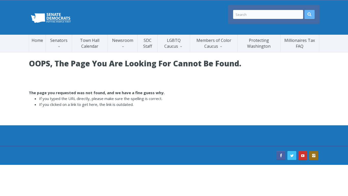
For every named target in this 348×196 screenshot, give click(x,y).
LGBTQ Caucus (172, 43)
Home (37, 40)
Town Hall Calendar (89, 43)
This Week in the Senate (127, 51)
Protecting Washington (259, 43)
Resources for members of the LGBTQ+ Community (182, 50)
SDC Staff (147, 43)
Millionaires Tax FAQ (299, 43)
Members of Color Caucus (213, 43)
